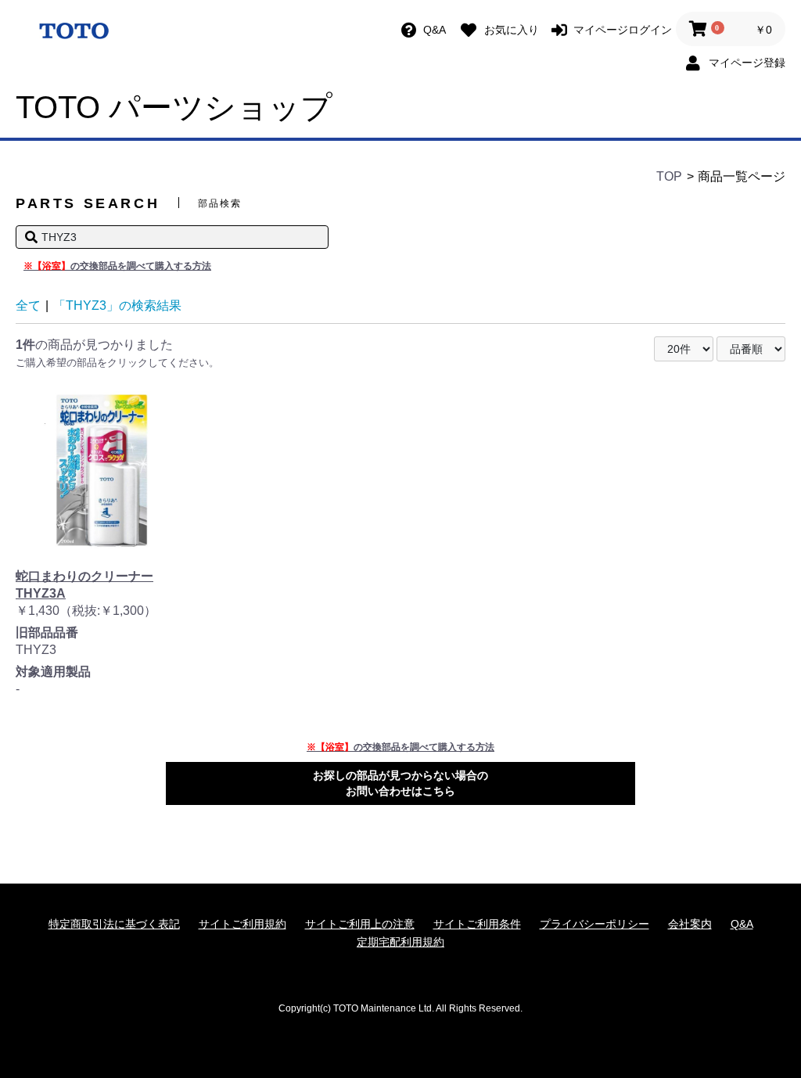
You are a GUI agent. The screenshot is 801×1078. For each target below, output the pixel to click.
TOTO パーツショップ (174, 107)
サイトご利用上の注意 (360, 924)
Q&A (742, 924)
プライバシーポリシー (594, 924)
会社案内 (690, 924)
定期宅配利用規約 (400, 942)
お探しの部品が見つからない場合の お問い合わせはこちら (400, 783)
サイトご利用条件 (477, 924)
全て (28, 305)
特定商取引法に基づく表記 (114, 924)
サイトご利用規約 (242, 924)
